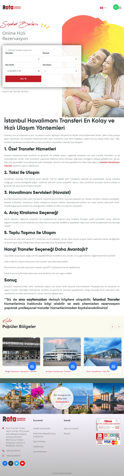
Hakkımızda (38, 446)
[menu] (120, 7)
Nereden (9, 53)
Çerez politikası (40, 451)
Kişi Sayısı (47, 65)
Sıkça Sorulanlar (71, 428)
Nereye (46, 53)
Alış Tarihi (9, 65)
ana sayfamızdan (33, 299)
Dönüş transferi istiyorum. (20, 50)
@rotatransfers (62, 402)
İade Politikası (39, 441)
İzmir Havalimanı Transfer (98, 371)
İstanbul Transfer (106, 299)
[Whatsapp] (114, 7)
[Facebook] (5, 463)
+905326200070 (13, 450)
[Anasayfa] (11, 7)
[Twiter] (16, 463)
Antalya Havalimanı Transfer (58, 371)
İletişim (67, 433)
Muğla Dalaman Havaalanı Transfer (21, 371)
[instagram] (10, 463)
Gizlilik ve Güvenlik (41, 428)
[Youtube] (22, 463)
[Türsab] (108, 425)
